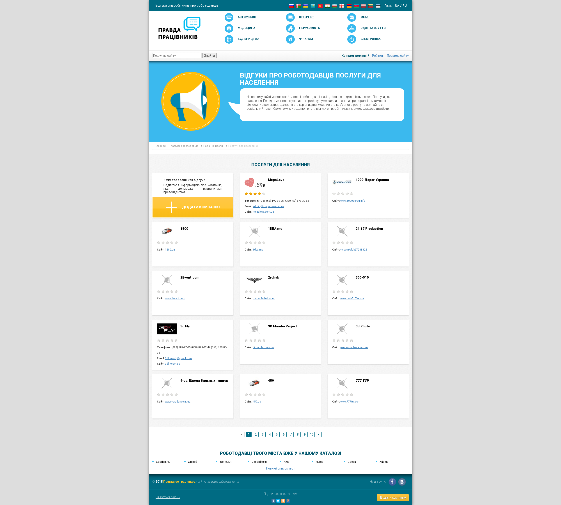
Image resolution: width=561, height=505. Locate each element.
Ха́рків (384, 461)
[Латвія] (363, 5)
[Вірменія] (349, 5)
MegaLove (276, 180)
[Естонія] (378, 5)
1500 (184, 229)
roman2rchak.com (264, 298)
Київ (286, 461)
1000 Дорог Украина (373, 180)
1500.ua (170, 249)
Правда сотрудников (179, 481)
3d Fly (185, 326)
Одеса (352, 461)
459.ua (257, 401)
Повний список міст (280, 468)
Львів (319, 461)
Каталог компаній (355, 55)
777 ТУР (362, 381)
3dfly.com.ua (172, 363)
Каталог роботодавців (184, 146)
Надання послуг (213, 146)
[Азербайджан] (356, 5)
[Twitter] (278, 501)
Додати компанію (201, 207)
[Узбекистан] (334, 5)
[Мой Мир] (288, 501)
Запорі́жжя (259, 461)
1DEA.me (275, 229)
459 (271, 381)
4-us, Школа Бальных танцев (204, 381)
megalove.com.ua (263, 211)
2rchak (273, 277)
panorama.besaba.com (354, 347)
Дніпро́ (192, 461)
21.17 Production (369, 229)
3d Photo (363, 326)
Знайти (209, 55)
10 (312, 434)
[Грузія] (342, 5)
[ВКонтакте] (273, 501)
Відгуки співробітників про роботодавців (187, 5)
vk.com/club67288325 (353, 249)
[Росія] (291, 5)
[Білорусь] (298, 5)
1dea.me (258, 249)
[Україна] (305, 5)
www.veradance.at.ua (177, 401)
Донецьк (225, 461)
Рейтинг (378, 55)
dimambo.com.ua (263, 347)
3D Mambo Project (283, 326)
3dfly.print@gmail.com (178, 358)
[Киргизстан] (320, 5)
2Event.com (190, 277)
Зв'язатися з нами (168, 497)
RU (405, 5)
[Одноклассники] (283, 501)
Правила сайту (398, 55)
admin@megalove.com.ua (268, 206)
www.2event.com (175, 298)
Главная (161, 146)
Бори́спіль (163, 461)
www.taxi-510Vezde (352, 298)
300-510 (363, 277)
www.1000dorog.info (352, 200)
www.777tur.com (350, 401)
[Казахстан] (313, 5)
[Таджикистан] (327, 5)
